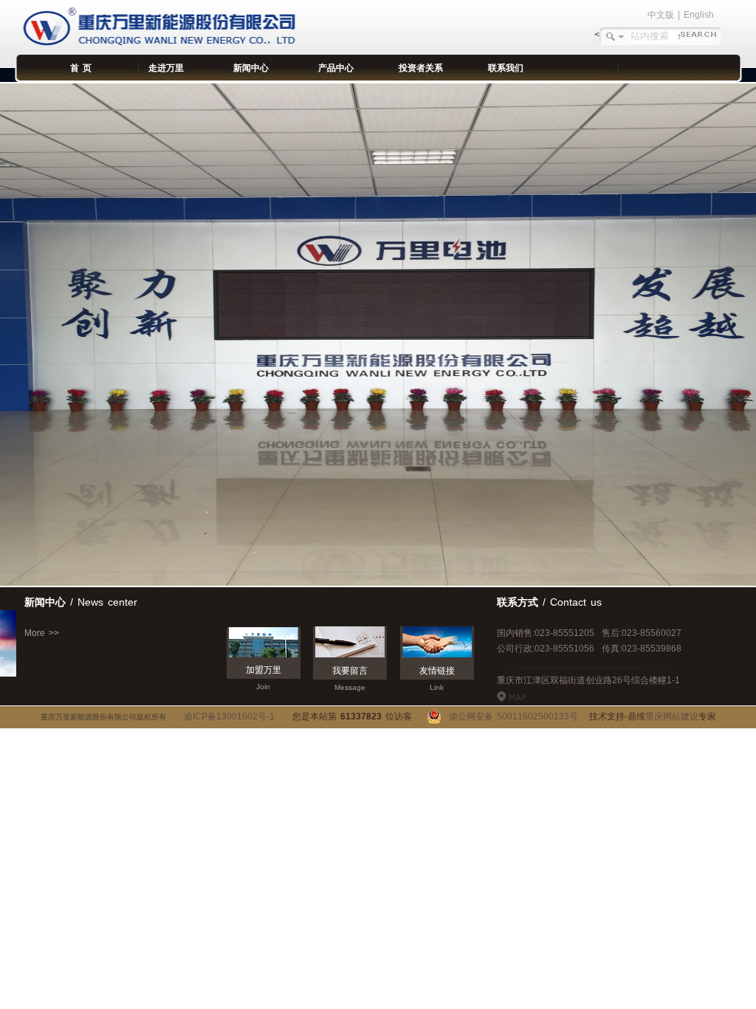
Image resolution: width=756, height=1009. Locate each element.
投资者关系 (421, 68)
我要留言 (350, 671)
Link (437, 687)
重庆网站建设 (671, 716)
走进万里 (166, 68)
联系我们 (505, 68)
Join (263, 687)
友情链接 (437, 671)
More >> (41, 633)
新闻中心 (251, 68)
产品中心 (336, 68)
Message (349, 687)
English (699, 15)
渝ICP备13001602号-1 (229, 716)
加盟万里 (263, 670)
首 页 (81, 68)
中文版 (660, 15)
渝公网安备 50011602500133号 (509, 716)
